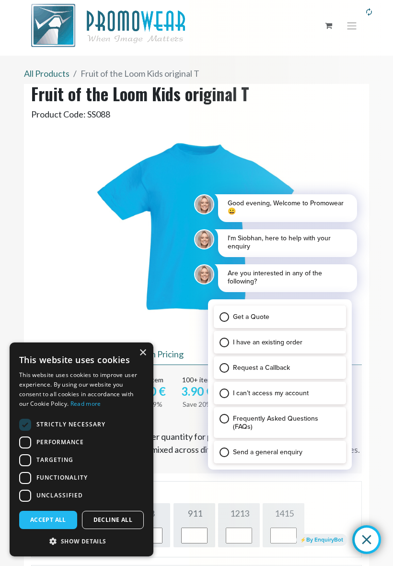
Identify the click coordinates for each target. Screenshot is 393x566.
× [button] (142, 352)
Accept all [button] (48, 520)
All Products (46, 73)
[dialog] (81, 449)
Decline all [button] (112, 520)
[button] (81, 541)
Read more (85, 404)
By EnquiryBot (324, 539)
